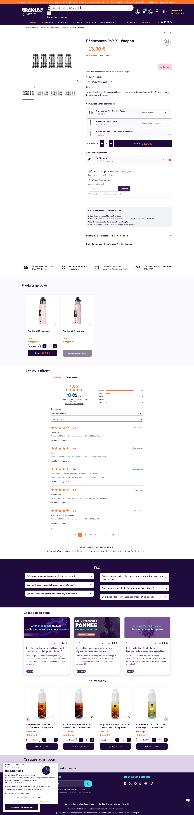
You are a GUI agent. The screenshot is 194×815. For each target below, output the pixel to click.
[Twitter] (171, 22)
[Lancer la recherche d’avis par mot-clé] (141, 419)
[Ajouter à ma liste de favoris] (78, 80)
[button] (144, 11)
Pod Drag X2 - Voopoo (106, 121)
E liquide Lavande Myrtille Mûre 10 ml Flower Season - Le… (42, 726)
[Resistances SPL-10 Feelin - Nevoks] (164, 32)
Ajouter (42, 352)
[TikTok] (159, 22)
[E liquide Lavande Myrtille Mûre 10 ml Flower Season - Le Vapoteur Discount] (42, 704)
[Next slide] (78, 61)
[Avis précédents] (75, 534)
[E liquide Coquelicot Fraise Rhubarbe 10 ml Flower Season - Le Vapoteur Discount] (79, 704)
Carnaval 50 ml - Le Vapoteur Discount (114, 131)
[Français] (165, 12)
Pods (30, 338)
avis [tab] (57, 377)
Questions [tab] (72, 377)
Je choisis (16, 801)
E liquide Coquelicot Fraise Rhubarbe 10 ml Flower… (76, 726)
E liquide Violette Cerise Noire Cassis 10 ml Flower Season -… (115, 726)
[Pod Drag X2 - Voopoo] (42, 311)
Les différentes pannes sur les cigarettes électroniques (94, 649)
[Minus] (44, 346)
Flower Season (32, 731)
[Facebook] (165, 22)
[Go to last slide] (25, 61)
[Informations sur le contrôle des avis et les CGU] (86, 399)
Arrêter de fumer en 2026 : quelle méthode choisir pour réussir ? (46, 649)
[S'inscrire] (88, 784)
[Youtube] (162, 22)
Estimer (124, 188)
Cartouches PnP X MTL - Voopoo (111, 111)
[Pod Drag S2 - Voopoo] (77, 311)
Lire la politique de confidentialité (17, 793)
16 (113, 534)
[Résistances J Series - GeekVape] (170, 32)
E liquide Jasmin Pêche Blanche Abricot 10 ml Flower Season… (151, 726)
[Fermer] (49, 13)
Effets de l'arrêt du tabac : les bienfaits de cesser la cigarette (145, 649)
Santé (30, 671)
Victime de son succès (77, 353)
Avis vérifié (139, 428)
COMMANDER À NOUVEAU (21, 807)
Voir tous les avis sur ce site (74, 404)
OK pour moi (44, 801)
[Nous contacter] (151, 783)
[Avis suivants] (118, 535)
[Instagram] (168, 22)
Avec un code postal (96, 184)
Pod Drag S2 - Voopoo (73, 330)
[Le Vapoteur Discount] (34, 12)
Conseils (81, 671)
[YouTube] (145, 783)
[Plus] (55, 346)
